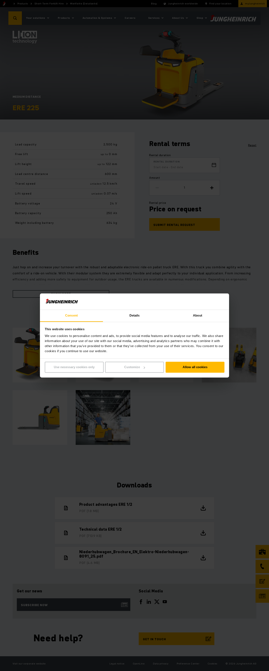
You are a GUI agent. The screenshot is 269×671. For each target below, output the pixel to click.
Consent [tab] (71, 315)
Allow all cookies (195, 367)
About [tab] (197, 315)
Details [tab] (134, 315)
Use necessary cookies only (74, 367)
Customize (132, 367)
